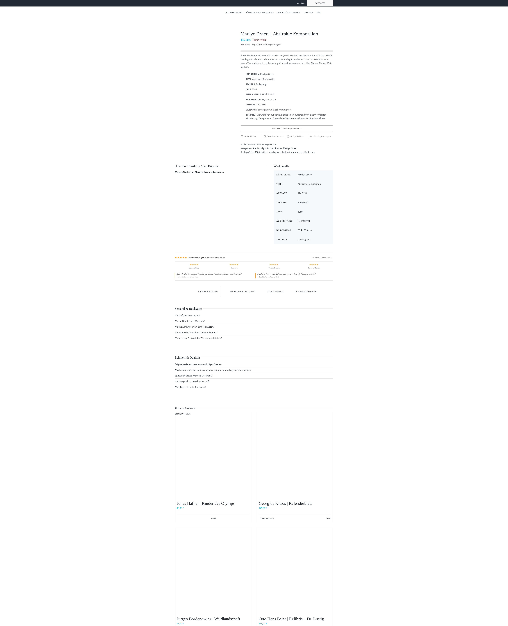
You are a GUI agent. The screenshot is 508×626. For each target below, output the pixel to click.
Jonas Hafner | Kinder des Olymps (206, 503)
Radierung (309, 152)
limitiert (286, 152)
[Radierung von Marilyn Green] (204, 34)
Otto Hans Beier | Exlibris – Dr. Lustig (291, 618)
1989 (257, 152)
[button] (329, 12)
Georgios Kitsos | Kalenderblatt (285, 503)
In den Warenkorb (267, 518)
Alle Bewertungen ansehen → (322, 257)
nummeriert (297, 152)
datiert (264, 152)
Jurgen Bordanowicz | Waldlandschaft (208, 618)
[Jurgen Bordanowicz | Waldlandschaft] (213, 570)
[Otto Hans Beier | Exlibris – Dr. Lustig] (295, 570)
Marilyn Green (290, 148)
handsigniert (275, 152)
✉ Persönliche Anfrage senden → (287, 128)
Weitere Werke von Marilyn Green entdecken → (199, 172)
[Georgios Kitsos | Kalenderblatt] (295, 455)
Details (213, 518)
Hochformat (276, 148)
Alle (254, 148)
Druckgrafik (263, 148)
